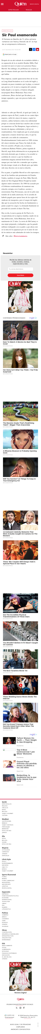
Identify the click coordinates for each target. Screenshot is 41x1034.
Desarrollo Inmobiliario (10, 934)
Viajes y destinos (7, 825)
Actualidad (6, 850)
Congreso (5, 918)
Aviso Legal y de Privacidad (20, 1024)
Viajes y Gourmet (7, 813)
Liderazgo (5, 851)
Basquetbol (6, 882)
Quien (16, 1007)
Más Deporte (6, 884)
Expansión (6, 892)
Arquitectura (6, 937)
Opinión (4, 853)
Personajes (6, 827)
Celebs (4, 842)
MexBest (5, 819)
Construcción (7, 932)
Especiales (5, 855)
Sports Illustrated (9, 875)
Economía (5, 897)
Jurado (4, 832)
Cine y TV (4, 867)
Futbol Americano (8, 880)
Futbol (4, 876)
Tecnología (6, 901)
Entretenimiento (21, 236)
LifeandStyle (6, 909)
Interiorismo (6, 939)
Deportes (5, 865)
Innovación (6, 955)
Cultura (4, 815)
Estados (5, 922)
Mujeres (5, 848)
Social (4, 947)
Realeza (29, 10)
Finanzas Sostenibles (9, 953)
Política (5, 913)
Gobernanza (6, 949)
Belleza (4, 811)
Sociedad (5, 926)
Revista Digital (34, 4)
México (4, 917)
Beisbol (4, 878)
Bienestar (5, 828)
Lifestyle (5, 886)
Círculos (5, 807)
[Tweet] (30, 49)
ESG (3, 943)
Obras (4, 903)
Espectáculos (13, 10)
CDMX (3, 920)
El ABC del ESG (6, 957)
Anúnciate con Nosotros (20, 1029)
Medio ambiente (7, 945)
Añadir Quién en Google (10, 54)
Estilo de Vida (6, 830)
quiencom (25, 1007)
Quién (4, 802)
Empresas (5, 894)
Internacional (7, 899)
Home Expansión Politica (10, 896)
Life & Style (6, 859)
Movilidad (5, 951)
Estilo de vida (6, 844)
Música (4, 869)
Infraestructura (8, 936)
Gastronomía (6, 821)
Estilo (4, 861)
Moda (4, 809)
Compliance (20, 1027)
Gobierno (5, 915)
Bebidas (4, 823)
